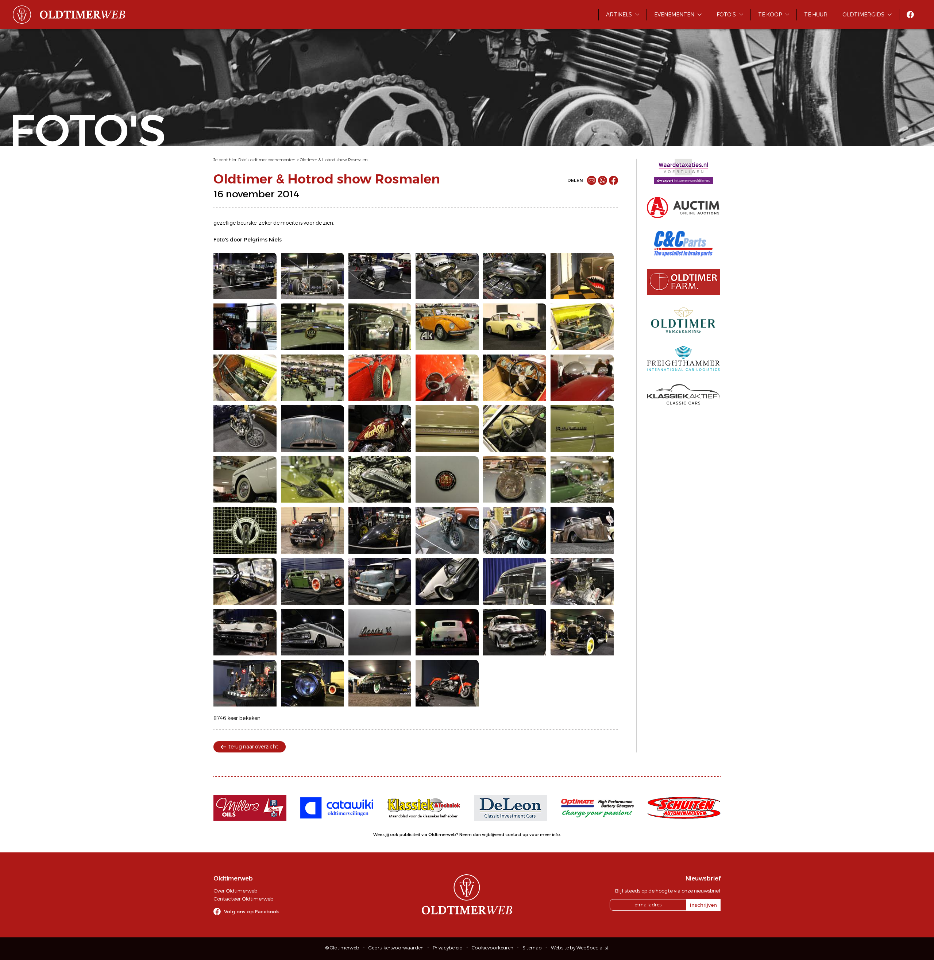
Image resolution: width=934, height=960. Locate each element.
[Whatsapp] (602, 180)
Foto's (726, 14)
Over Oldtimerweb (235, 891)
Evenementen (674, 14)
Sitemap (532, 948)
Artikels (619, 14)
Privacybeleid (448, 948)
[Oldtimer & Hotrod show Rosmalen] (245, 276)
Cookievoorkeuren (492, 948)
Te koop (770, 14)
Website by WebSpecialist (580, 948)
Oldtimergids (863, 14)
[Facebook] (613, 180)
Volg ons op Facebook (251, 911)
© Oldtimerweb (342, 948)
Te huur (815, 14)
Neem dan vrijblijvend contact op (493, 834)
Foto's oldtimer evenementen (267, 159)
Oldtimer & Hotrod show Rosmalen (334, 159)
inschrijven (703, 905)
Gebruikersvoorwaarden (396, 948)
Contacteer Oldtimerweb (243, 899)
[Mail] (591, 180)
